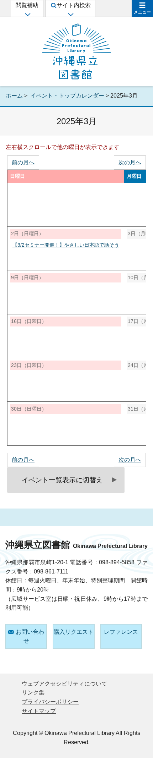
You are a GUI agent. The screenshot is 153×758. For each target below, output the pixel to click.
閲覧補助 (27, 5)
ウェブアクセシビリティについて (64, 684)
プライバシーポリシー (50, 702)
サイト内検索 (74, 5)
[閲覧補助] (27, 14)
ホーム (14, 96)
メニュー (142, 12)
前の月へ (23, 162)
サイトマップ (39, 711)
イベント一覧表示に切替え (62, 480)
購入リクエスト (74, 632)
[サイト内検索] (70, 14)
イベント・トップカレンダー (67, 96)
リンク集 (33, 693)
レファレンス (121, 632)
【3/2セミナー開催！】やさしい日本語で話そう (65, 245)
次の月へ (129, 162)
